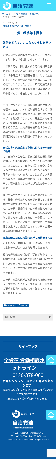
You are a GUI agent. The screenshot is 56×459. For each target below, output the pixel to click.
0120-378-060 (28, 375)
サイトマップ (28, 346)
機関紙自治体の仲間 (13, 25)
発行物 (28, 25)
